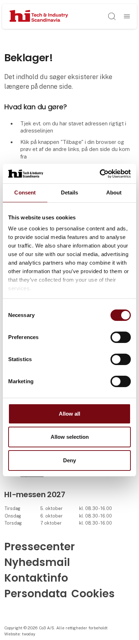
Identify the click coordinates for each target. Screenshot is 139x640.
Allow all (69, 414)
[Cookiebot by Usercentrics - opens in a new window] (100, 173)
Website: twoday (19, 633)
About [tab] (114, 192)
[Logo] (39, 16)
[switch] (120, 337)
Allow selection (70, 437)
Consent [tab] (25, 192)
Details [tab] (69, 192)
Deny (69, 460)
